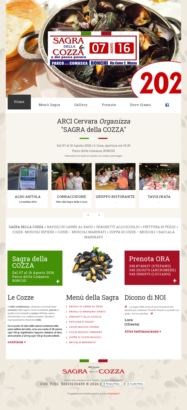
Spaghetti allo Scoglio (85, 316)
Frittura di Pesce (81, 321)
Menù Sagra (49, 104)
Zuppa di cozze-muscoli (85, 337)
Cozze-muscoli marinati (85, 332)
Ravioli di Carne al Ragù (86, 306)
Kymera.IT (114, 393)
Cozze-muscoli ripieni (84, 327)
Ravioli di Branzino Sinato (87, 311)
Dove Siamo (140, 104)
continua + (17, 342)
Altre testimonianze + (143, 331)
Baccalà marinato (82, 342)
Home (19, 101)
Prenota (109, 104)
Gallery (81, 104)
